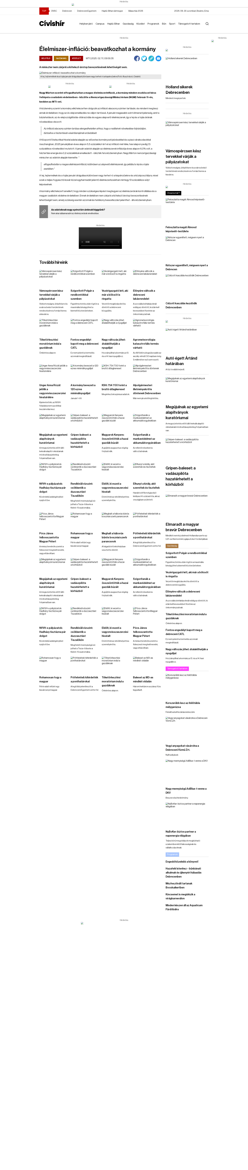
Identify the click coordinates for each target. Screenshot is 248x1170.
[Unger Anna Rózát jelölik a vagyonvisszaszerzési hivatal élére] (53, 372)
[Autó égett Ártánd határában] (187, 340)
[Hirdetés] (124, 4)
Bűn (164, 24)
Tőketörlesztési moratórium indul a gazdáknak (50, 343)
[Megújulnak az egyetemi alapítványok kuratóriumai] (53, 422)
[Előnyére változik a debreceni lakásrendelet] (147, 278)
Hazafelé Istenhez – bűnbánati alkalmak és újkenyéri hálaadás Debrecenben (184, 872)
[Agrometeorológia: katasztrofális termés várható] (147, 327)
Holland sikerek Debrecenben (179, 89)
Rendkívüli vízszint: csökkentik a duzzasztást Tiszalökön (82, 489)
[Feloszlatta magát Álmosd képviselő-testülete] (187, 210)
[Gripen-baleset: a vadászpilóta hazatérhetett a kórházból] (85, 422)
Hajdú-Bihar (113, 24)
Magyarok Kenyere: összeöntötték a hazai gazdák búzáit (115, 439)
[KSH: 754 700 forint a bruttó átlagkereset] (116, 372)
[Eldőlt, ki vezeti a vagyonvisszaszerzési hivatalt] (116, 471)
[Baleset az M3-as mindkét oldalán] (147, 665)
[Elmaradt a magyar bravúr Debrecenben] (187, 507)
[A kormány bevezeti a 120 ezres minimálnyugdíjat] (85, 372)
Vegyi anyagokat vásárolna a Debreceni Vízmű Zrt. (182, 748)
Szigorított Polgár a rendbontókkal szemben (82, 294)
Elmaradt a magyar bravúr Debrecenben (184, 527)
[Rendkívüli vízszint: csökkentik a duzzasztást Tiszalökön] (85, 471)
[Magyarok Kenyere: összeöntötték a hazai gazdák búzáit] (116, 422)
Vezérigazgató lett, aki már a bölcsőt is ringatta (115, 294)
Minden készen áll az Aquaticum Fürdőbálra (184, 907)
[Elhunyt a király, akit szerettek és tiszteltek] (147, 471)
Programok (153, 24)
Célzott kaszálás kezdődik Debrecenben (181, 305)
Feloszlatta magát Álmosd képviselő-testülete (181, 229)
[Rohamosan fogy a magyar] (85, 520)
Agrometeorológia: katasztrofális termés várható (146, 343)
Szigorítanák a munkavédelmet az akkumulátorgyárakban (147, 439)
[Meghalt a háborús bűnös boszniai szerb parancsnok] (116, 520)
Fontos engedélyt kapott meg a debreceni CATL (84, 343)
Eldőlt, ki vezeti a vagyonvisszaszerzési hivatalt (115, 487)
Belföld (45, 58)
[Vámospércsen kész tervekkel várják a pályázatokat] (53, 278)
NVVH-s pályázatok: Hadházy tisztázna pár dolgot (52, 487)
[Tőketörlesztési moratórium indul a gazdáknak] (53, 327)
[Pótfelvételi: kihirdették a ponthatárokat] (147, 520)
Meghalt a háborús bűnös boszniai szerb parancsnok (114, 537)
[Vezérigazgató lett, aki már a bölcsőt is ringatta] (116, 278)
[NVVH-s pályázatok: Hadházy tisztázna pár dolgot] (53, 471)
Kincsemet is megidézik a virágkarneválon (180, 896)
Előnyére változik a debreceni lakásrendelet (144, 294)
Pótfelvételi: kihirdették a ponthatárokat (147, 535)
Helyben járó (86, 24)
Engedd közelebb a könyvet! (182, 861)
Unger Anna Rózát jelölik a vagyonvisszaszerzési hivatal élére (52, 391)
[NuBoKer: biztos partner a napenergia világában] (187, 815)
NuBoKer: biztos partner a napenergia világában (181, 833)
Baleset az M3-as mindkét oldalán (143, 679)
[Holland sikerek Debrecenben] (187, 69)
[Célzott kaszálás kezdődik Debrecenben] (187, 286)
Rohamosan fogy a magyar (82, 535)
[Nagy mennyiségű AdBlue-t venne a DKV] (187, 772)
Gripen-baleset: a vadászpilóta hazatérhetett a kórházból (81, 441)
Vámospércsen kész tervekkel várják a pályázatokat (51, 294)
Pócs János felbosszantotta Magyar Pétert (49, 537)
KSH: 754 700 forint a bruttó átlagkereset (114, 387)
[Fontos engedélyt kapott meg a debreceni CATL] (85, 327)
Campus (100, 24)
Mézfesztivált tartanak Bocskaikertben (179, 885)
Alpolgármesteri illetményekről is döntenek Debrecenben (147, 389)
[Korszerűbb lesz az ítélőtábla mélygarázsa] (187, 686)
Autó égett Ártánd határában (181, 361)
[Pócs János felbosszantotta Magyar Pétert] (53, 520)
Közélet (140, 24)
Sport (172, 24)
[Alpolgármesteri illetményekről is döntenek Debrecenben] (147, 372)
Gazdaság (128, 24)
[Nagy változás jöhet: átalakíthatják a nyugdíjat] (116, 327)
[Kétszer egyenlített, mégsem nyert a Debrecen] (187, 248)
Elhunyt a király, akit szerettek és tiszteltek (146, 485)
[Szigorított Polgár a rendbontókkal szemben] (85, 278)
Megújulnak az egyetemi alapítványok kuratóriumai (53, 439)
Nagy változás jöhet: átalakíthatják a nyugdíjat (113, 343)
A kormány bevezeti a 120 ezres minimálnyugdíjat (83, 389)
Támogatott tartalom (189, 24)
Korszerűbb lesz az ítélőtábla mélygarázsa (183, 705)
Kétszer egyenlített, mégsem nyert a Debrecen (187, 267)
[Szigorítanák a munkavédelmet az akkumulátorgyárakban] (147, 422)
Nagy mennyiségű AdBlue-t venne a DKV (186, 790)
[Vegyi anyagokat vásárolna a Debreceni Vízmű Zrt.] (187, 729)
